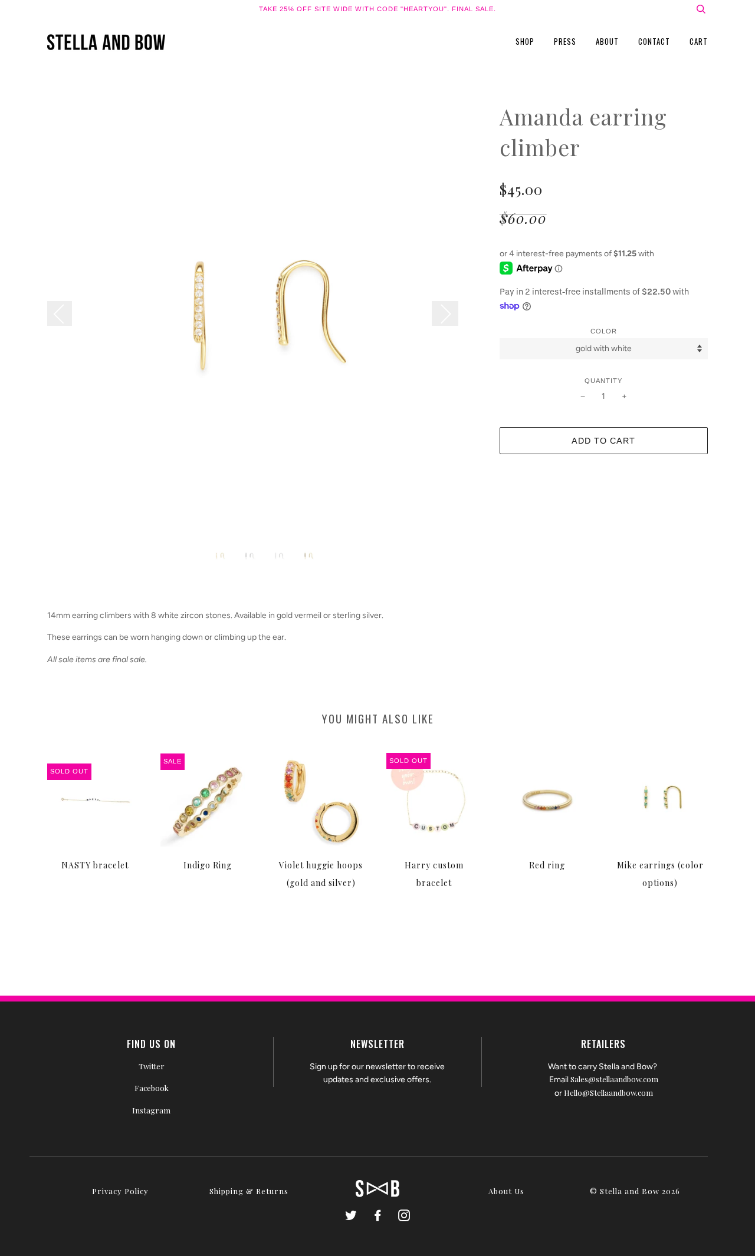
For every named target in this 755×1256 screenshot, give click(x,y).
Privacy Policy (120, 1191)
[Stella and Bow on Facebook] (378, 1217)
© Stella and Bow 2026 (635, 1191)
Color (603, 331)
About (607, 41)
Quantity (603, 380)
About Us (506, 1191)
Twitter (152, 1066)
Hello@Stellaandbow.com (608, 1093)
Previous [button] (65, 313)
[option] (264, 318)
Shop (525, 41)
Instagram (151, 1110)
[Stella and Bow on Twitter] (351, 1217)
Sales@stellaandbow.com (614, 1079)
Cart (699, 41)
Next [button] (445, 313)
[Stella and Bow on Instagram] (404, 1217)
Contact (654, 41)
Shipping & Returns (248, 1191)
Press (565, 41)
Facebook (151, 1088)
